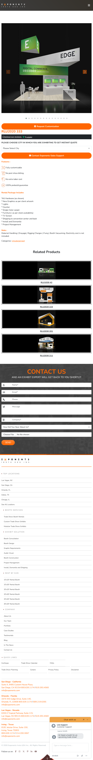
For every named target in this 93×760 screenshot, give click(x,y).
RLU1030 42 (46, 282)
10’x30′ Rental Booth (12, 584)
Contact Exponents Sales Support (47, 155)
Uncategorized (18, 241)
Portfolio (7, 626)
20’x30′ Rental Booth (12, 594)
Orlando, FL (5, 490)
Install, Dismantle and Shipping (15, 567)
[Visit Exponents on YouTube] (36, 751)
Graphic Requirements (12, 548)
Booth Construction (11, 558)
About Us (7, 616)
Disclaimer (75, 670)
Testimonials (8, 635)
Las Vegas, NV (6, 480)
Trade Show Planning (9, 670)
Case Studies (9, 630)
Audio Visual (9, 553)
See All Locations (8, 504)
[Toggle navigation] (89, 5)
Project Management (11, 563)
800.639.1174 (27, 687)
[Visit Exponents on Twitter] (24, 751)
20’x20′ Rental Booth (12, 589)
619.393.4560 (42, 687)
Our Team (7, 621)
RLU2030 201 (46, 331)
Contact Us (8, 650)
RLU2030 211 (46, 355)
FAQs (52, 663)
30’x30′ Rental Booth (12, 604)
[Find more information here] (70, 737)
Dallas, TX (5, 495)
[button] (26, 118)
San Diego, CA (6, 485)
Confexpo (5, 663)
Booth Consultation (11, 538)
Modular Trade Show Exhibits (15, 526)
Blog (5, 640)
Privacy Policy (53, 670)
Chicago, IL (5, 500)
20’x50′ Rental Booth (12, 599)
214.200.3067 (22, 733)
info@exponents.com (10, 690)
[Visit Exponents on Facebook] (15, 751)
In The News (8, 645)
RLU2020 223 (46, 307)
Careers (33, 670)
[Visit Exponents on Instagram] (19, 751)
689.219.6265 (39, 701)
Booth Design (9, 543)
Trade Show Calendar (29, 663)
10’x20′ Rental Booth (12, 580)
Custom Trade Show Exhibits (15, 521)
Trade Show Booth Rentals (14, 517)
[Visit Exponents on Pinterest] (27, 751)
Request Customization (47, 126)
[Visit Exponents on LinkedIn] (31, 751)
